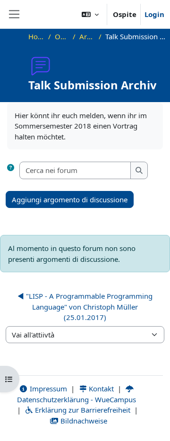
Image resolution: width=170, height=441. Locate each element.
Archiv (87, 36)
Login (154, 14)
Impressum (47, 388)
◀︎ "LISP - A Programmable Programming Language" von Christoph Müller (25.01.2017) (85, 306)
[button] (90, 14)
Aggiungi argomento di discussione (70, 199)
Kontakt (100, 388)
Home (36, 36)
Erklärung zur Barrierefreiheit (81, 410)
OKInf (62, 36)
